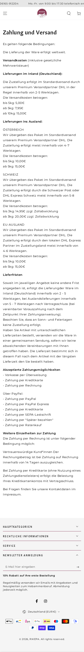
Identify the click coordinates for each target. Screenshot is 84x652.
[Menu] (5, 13)
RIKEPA (34, 639)
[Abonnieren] (79, 567)
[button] (69, 13)
